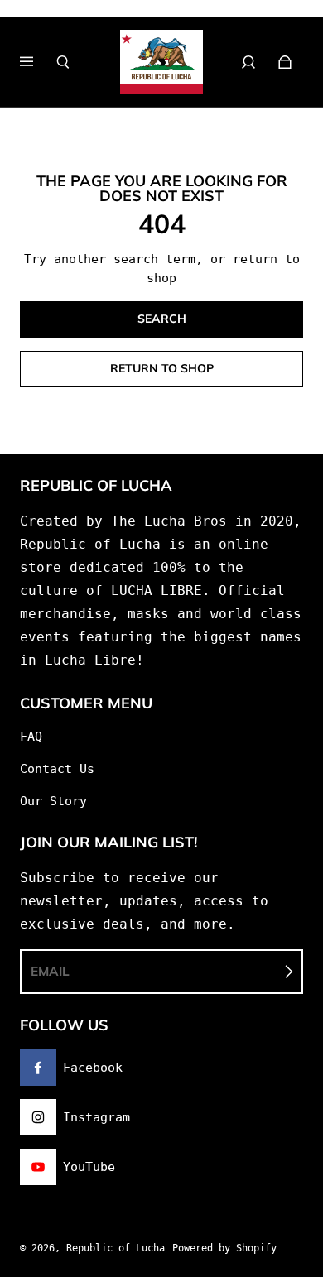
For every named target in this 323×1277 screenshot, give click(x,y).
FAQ (31, 736)
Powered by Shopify (224, 1248)
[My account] (248, 62)
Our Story (53, 801)
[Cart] (285, 62)
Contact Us (57, 768)
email (50, 971)
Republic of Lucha (115, 1248)
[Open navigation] (38, 62)
